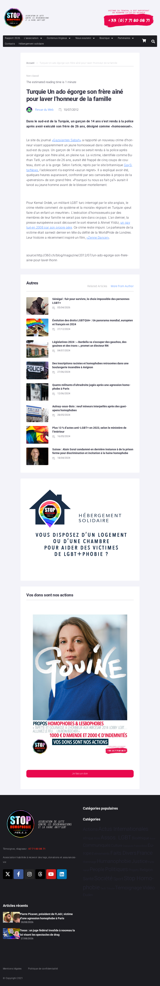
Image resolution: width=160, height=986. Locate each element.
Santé (88, 878)
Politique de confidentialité (43, 968)
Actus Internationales (123, 829)
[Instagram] (29, 874)
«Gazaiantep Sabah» (66, 140)
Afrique (88, 838)
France (145, 853)
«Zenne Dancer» (97, 237)
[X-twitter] (8, 874)
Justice (140, 861)
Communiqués (96, 845)
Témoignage (128, 887)
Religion (146, 870)
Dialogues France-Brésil (135, 846)
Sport (118, 878)
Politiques (116, 869)
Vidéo (149, 887)
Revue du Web (44, 109)
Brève (152, 838)
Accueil (30, 63)
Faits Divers (123, 853)
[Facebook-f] (18, 874)
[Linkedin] (62, 874)
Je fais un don (80, 773)
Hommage (89, 862)
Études (88, 895)
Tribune (111, 888)
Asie (97, 838)
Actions (90, 829)
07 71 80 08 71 (36, 849)
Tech (103, 888)
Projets (134, 870)
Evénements (101, 853)
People (97, 869)
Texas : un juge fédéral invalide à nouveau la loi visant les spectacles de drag (47, 932)
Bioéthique (140, 838)
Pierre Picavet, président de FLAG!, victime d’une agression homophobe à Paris (46, 916)
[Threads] (40, 874)
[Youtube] (51, 874)
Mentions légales (12, 968)
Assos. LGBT (116, 837)
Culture (116, 845)
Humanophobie (114, 861)
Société (103, 878)
